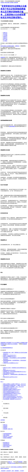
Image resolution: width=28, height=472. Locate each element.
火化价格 (5, 35)
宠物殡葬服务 (12, 126)
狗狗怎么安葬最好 (21, 342)
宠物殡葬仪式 (9, 347)
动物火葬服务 (6, 435)
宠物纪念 (5, 38)
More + (2, 381)
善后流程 (5, 34)
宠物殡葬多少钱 (4, 342)
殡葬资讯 (5, 36)
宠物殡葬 (16, 2)
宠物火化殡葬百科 (5, 468)
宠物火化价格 (12, 463)
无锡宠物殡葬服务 (7, 433)
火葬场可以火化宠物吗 (12, 343)
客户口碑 (5, 39)
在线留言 (3, 2)
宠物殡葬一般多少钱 (8, 428)
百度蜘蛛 (11, 2)
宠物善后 (5, 427)
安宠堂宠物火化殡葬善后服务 (7, 46)
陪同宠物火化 (6, 442)
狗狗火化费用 (6, 446)
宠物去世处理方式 (7, 445)
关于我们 (5, 40)
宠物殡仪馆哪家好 (7, 437)
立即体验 (3, 420)
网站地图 (7, 2)
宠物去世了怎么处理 (8, 436)
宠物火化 (5, 32)
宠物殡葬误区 (6, 444)
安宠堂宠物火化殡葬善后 (16, 467)
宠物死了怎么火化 (12, 342)
